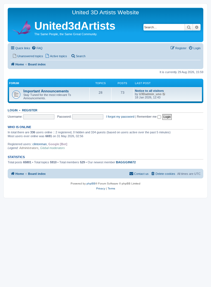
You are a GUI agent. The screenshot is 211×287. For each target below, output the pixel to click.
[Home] (21, 27)
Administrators (28, 148)
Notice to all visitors (149, 90)
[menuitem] (37, 48)
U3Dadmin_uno (150, 94)
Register (29, 110)
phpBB (91, 183)
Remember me (147, 116)
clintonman (39, 144)
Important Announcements (46, 91)
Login (13, 110)
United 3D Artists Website (105, 12)
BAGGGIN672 (126, 162)
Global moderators (52, 148)
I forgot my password (120, 116)
